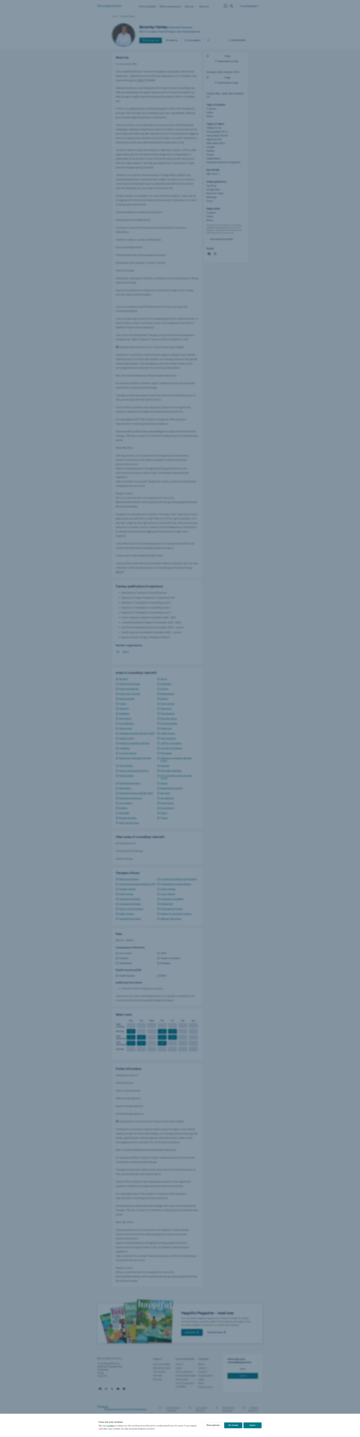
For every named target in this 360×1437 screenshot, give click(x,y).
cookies (111, 1425)
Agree (252, 1425)
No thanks (233, 1425)
